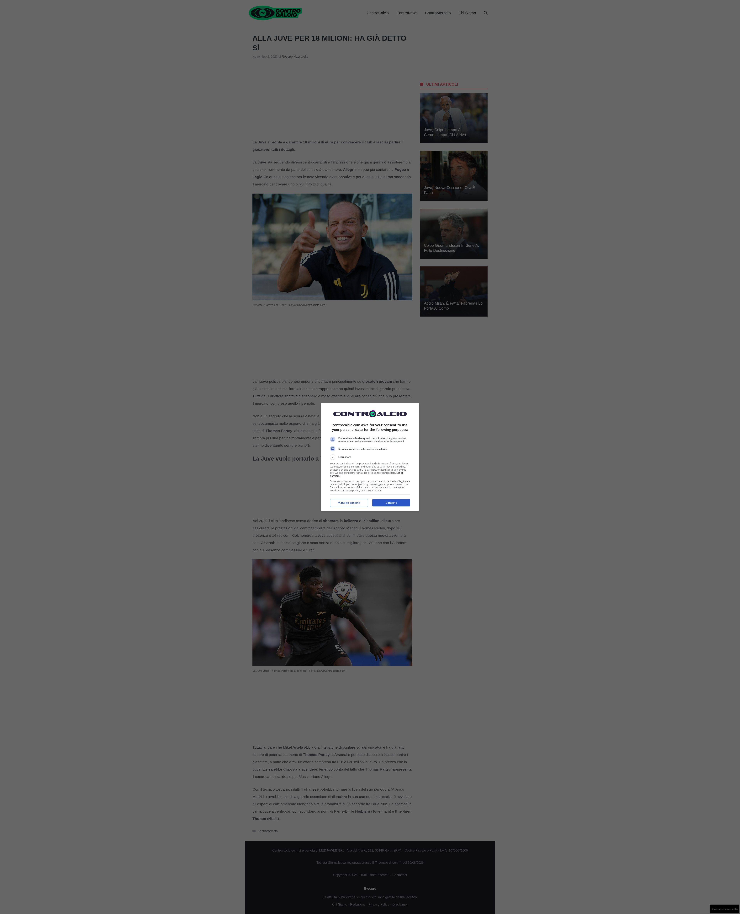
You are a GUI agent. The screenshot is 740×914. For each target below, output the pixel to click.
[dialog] (370, 457)
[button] (370, 457)
